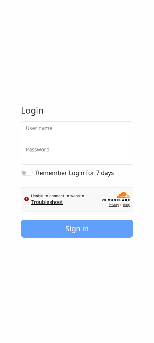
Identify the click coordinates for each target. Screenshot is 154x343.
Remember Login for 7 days (75, 173)
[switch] (27, 173)
